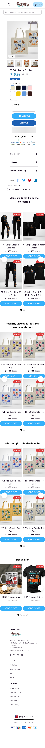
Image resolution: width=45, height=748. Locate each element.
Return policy (14, 700)
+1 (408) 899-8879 (16, 648)
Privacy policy (14, 688)
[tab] (21, 310)
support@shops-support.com (20, 650)
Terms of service (15, 692)
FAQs (11, 673)
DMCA (12, 677)
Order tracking (15, 669)
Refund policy (14, 705)
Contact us (13, 665)
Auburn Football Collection (18, 189)
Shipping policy (15, 696)
